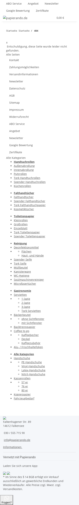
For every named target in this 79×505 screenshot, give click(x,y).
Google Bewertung (18, 10)
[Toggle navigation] (71, 18)
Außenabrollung (24, 166)
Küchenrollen (22, 186)
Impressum (16, 109)
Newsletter (52, 3)
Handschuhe (22, 358)
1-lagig (25, 299)
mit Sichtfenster (31, 323)
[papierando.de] (15, 18)
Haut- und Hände (32, 255)
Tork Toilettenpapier (27, 232)
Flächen (26, 251)
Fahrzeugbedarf (24, 398)
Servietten (20, 295)
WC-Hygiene (21, 275)
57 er (24, 382)
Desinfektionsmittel (26, 247)
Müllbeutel (21, 267)
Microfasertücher (25, 283)
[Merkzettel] (51, 17)
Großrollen (21, 224)
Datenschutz (17, 88)
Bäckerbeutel (22, 315)
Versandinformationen (23, 74)
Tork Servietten (31, 311)
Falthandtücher (24, 197)
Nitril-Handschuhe (33, 374)
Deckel (25, 339)
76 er (24, 386)
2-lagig (25, 303)
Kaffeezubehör (30, 343)
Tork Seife (20, 263)
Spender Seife (23, 259)
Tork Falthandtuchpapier (30, 205)
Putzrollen (20, 174)
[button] (42, 17)
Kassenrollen (22, 378)
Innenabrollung (24, 170)
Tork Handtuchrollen (27, 178)
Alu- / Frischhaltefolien (28, 347)
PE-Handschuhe (31, 362)
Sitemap (14, 102)
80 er (24, 390)
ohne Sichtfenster (32, 319)
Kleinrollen (21, 220)
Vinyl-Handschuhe (33, 366)
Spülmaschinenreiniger (29, 279)
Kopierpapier (22, 394)
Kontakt (14, 60)
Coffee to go (21, 331)
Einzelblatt (20, 228)
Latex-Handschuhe (33, 370)
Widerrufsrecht (19, 117)
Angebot (33, 3)
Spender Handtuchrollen (30, 182)
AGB (12, 95)
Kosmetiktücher (24, 209)
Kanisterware (22, 271)
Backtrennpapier (24, 327)
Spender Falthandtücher (29, 201)
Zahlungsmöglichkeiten (24, 67)
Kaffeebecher (30, 335)
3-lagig (25, 307)
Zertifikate (42, 10)
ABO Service (14, 3)
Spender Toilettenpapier (29, 236)
